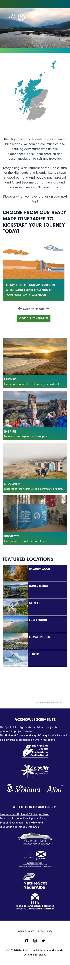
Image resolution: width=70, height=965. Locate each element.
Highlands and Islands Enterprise (19, 826)
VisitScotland (47, 739)
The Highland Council (12, 735)
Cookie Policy (26, 930)
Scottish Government (11, 822)
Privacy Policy (44, 930)
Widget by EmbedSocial (48, 702)
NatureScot (31, 822)
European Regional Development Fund (22, 818)
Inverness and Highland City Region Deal (24, 814)
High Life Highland (43, 735)
